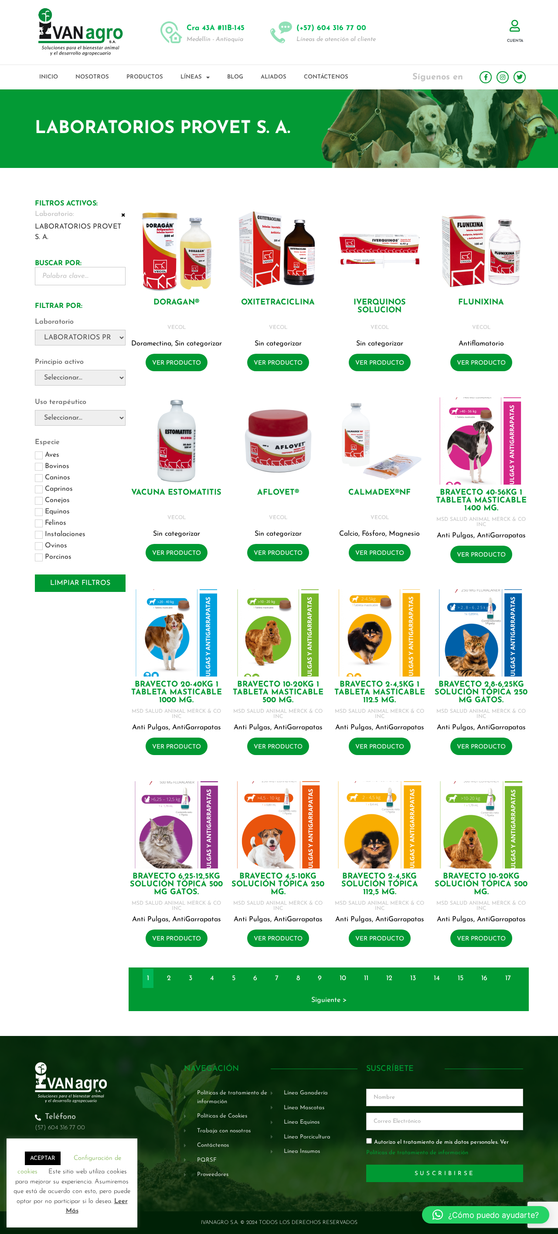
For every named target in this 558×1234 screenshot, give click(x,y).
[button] (485, 1215)
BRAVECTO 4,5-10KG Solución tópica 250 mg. (277, 884)
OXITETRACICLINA (278, 303)
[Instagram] (503, 77)
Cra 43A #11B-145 (216, 28)
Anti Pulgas (455, 535)
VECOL (176, 327)
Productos (144, 77)
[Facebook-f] (486, 77)
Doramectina (151, 343)
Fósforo (373, 533)
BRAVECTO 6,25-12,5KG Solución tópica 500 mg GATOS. (176, 884)
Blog (235, 77)
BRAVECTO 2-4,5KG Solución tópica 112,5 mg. (379, 884)
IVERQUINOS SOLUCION (380, 306)
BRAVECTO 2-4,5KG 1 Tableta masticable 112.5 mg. (379, 692)
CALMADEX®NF (379, 493)
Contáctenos (326, 77)
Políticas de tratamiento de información (417, 1153)
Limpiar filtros (80, 583)
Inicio (48, 77)
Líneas (191, 77)
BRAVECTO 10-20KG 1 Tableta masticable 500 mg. (278, 692)
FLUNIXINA (481, 303)
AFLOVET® (278, 493)
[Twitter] (520, 77)
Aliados (273, 77)
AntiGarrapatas (501, 535)
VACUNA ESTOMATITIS (176, 493)
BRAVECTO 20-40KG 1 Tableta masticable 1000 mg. (176, 692)
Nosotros (92, 77)
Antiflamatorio (481, 343)
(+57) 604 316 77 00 (331, 28)
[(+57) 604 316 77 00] (281, 32)
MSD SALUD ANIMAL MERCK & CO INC (481, 522)
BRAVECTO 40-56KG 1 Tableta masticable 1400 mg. (481, 501)
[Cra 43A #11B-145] (171, 32)
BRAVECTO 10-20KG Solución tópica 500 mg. (481, 884)
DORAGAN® (176, 303)
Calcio (348, 533)
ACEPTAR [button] (42, 1158)
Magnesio (404, 533)
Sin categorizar (198, 343)
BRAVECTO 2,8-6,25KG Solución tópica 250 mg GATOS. (481, 692)
